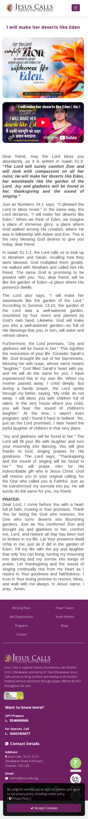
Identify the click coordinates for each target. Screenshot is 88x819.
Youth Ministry (65, 617)
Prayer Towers (65, 608)
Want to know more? (24, 707)
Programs (21, 626)
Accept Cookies (46, 808)
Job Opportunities (21, 617)
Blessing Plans (21, 608)
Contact (21, 634)
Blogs (64, 626)
